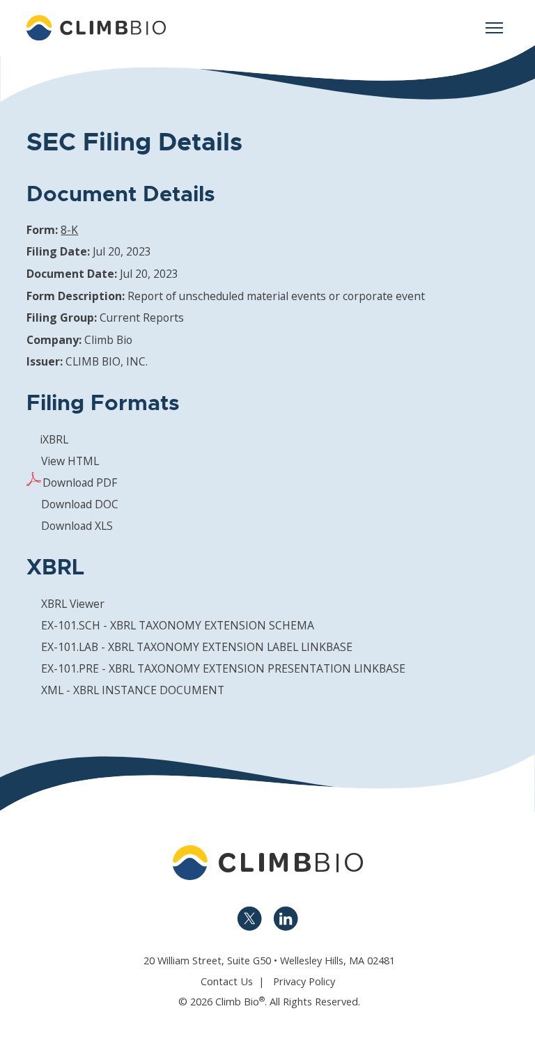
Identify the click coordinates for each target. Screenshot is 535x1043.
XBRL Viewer (72, 603)
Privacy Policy (304, 981)
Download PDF (79, 482)
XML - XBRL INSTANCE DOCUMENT (132, 690)
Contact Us (227, 981)
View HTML (70, 461)
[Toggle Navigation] (495, 28)
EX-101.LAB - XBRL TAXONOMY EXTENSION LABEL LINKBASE (196, 646)
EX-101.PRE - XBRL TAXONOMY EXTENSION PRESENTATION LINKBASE (223, 668)
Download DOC (79, 504)
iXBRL (54, 439)
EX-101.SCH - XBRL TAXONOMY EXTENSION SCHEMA (177, 625)
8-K (69, 229)
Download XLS (77, 525)
